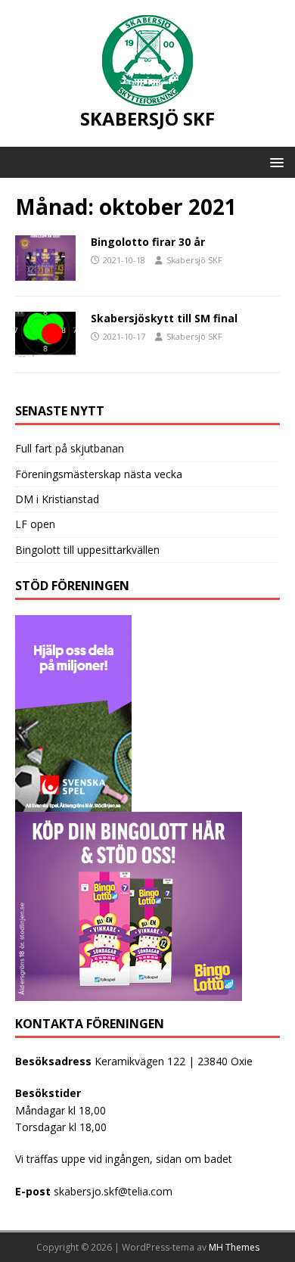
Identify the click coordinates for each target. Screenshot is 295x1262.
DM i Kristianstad (57, 499)
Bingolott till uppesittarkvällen (87, 549)
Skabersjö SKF (194, 260)
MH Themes (234, 1247)
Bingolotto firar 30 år (148, 242)
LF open (35, 524)
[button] (274, 162)
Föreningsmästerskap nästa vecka (98, 474)
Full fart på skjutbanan (69, 448)
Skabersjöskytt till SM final (164, 318)
